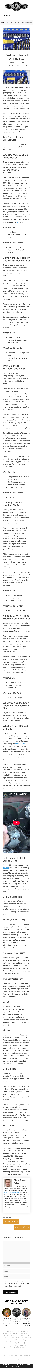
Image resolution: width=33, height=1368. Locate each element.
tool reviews (16, 1192)
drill (16, 121)
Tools (11, 22)
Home (2, 22)
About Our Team (16, 1360)
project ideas (8, 1192)
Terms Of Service (24, 1355)
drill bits (6, 868)
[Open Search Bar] (29, 15)
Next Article (21, 1227)
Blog (7, 22)
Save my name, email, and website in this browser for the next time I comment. (17, 1283)
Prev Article (11, 1221)
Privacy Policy (13, 1355)
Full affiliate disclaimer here (21, 1348)
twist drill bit (20, 744)
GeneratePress (22, 1367)
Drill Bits (8, 1217)
